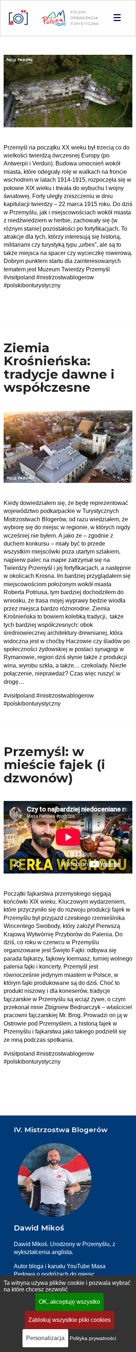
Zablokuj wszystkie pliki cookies (69, 1320)
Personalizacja (45, 1338)
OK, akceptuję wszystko (69, 1302)
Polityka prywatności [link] (93, 1338)
